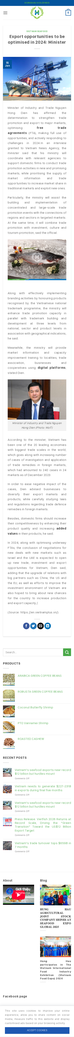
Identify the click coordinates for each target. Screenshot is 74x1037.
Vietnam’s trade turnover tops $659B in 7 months (43, 845)
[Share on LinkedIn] (47, 626)
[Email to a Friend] (40, 626)
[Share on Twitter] (33, 626)
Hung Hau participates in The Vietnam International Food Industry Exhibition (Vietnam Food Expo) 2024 (55, 969)
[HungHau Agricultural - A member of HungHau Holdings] (37, 13)
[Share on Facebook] (26, 626)
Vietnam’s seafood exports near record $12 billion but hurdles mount (43, 771)
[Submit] (67, 652)
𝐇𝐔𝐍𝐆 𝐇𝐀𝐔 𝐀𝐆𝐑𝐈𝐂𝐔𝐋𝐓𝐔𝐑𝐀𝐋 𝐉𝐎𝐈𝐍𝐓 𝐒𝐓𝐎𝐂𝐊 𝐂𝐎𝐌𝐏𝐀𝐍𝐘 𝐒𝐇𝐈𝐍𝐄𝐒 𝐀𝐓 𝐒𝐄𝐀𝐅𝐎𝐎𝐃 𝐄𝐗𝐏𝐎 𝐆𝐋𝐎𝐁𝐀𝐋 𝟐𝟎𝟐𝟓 (55, 918)
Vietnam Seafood (37, 31)
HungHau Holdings (37, 2)
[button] (5, 13)
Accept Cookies (37, 1030)
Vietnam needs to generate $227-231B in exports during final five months (43, 788)
